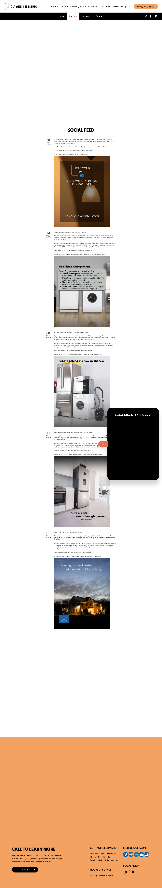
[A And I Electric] (8, 10)
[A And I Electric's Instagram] (146, 16)
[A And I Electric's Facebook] (151, 16)
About (72, 16)
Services (85, 16)
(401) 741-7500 (145, 6)
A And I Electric (25, 6)
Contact (100, 16)
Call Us (25, 869)
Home (61, 16)
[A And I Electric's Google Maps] (155, 16)
